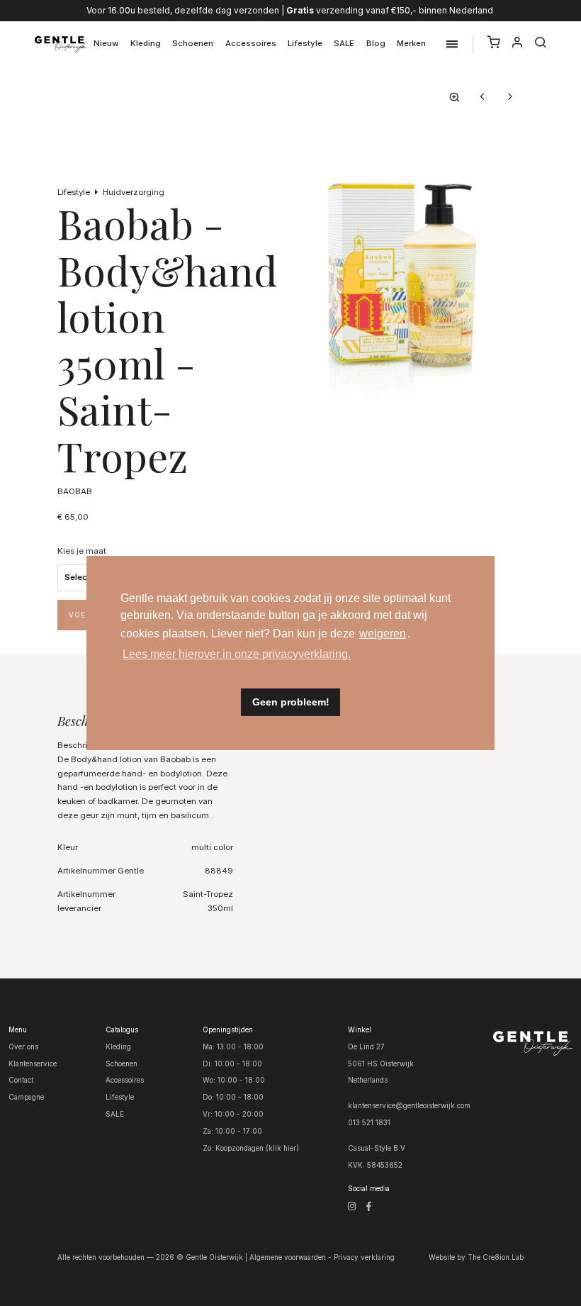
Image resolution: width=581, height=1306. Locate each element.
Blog (375, 43)
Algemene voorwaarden (287, 1257)
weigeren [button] (382, 633)
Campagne (26, 1097)
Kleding (145, 43)
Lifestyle (305, 43)
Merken (411, 43)
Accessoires (250, 43)
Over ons (23, 1046)
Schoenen (192, 43)
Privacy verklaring (364, 1257)
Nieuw (106, 43)
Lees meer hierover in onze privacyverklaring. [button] (237, 654)
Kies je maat (81, 551)
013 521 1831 (369, 1122)
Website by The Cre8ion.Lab (476, 1257)
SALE (344, 43)
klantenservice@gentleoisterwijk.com (409, 1105)
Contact (21, 1080)
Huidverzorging (133, 192)
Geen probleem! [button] (290, 702)
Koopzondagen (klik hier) (257, 1148)
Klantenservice (33, 1063)
